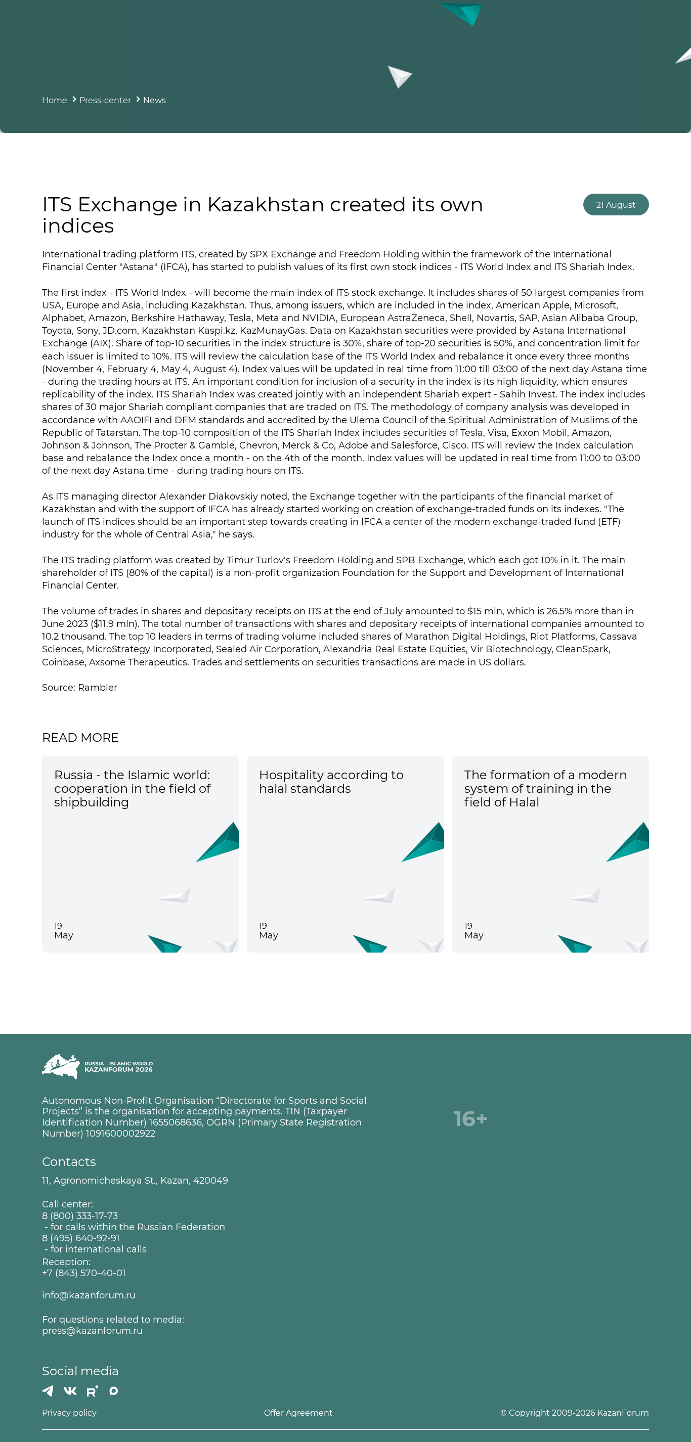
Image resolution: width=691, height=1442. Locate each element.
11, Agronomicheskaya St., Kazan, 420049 (135, 1181)
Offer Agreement (298, 1413)
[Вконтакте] (70, 1391)
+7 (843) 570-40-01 (84, 1273)
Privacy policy (69, 1413)
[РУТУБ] (92, 1390)
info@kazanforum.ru (89, 1295)
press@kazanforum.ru (92, 1331)
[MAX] (113, 1390)
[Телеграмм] (47, 1390)
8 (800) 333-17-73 (80, 1216)
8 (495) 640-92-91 (81, 1238)
